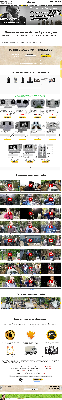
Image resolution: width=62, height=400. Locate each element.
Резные (39, 90)
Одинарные (24, 90)
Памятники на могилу (5, 2)
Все (20, 90)
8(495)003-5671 (54, 387)
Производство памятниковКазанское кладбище (30, 1)
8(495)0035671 (55, 1)
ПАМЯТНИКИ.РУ (6, 1)
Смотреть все (31, 289)
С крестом (34, 90)
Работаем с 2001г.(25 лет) (6, 3)
